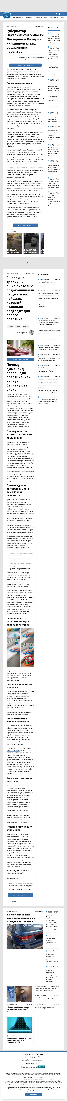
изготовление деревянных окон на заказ (49, 339)
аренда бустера (52, 66)
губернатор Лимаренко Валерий (30, 150)
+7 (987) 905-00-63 (14, 1082)
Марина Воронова (22, 332)
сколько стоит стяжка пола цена (54, 98)
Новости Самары (52, 33)
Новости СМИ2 (11, 232)
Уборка (18, 326)
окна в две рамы (52, 107)
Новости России (52, 80)
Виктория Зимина (24, 57)
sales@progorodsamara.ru (32, 1060)
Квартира (26, 326)
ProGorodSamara (12, 417)
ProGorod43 (19, 873)
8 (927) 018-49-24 (32, 1057)
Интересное (12, 26)
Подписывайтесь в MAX (25, 65)
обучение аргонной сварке (45, 305)
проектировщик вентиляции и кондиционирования (49, 331)
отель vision (10, 899)
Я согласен (33, 1094)
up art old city (10, 229)
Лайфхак (10, 326)
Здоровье (42, 290)
